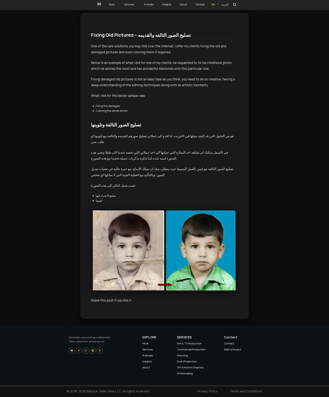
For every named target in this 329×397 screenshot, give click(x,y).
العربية (225, 4)
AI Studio (147, 355)
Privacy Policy (208, 391)
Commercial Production (191, 349)
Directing (182, 355)
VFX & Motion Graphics (190, 367)
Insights (147, 361)
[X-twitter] (100, 350)
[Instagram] (86, 350)
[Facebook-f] (79, 350)
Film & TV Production (189, 343)
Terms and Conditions (246, 391)
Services (147, 349)
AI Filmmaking (185, 373)
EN (213, 4)
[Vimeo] (93, 350)
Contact (229, 343)
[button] (235, 4)
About (146, 367)
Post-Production (187, 361)
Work (145, 343)
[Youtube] (72, 350)
